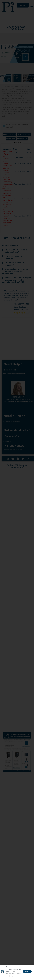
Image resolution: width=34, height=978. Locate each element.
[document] (17, 489)
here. (11, 976)
